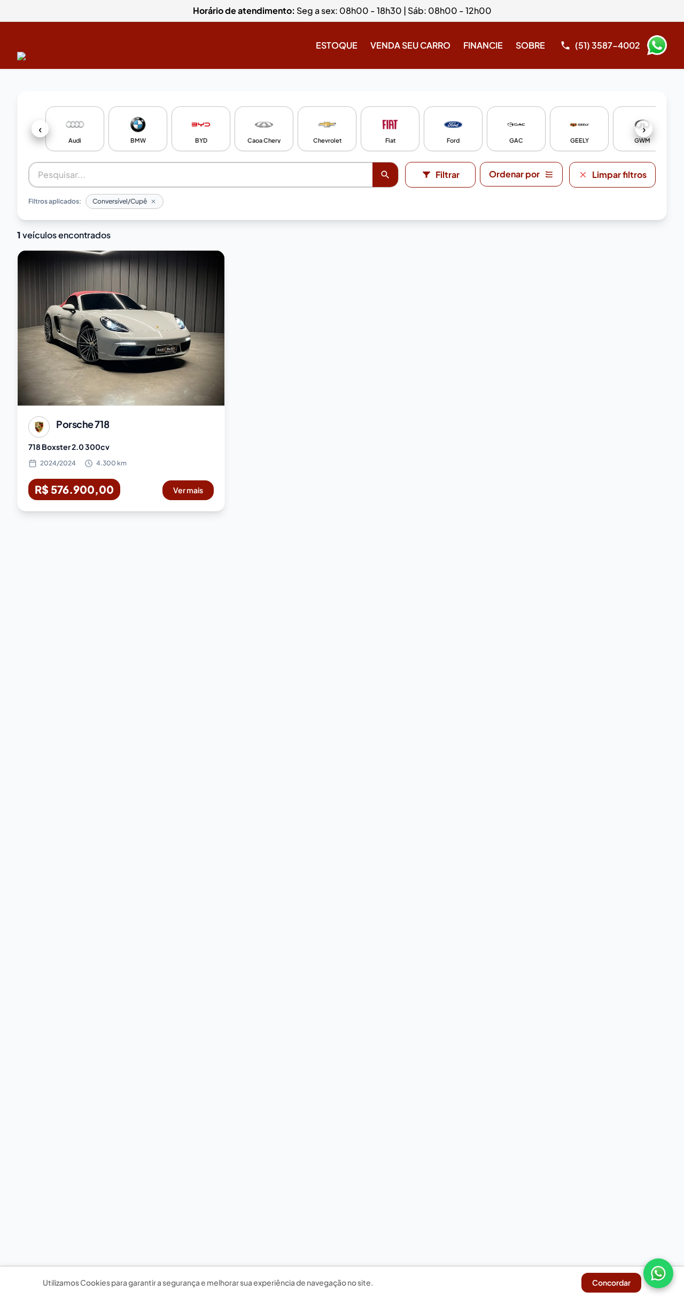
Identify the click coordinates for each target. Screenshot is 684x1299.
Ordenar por (514, 174)
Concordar (611, 1282)
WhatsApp (657, 45)
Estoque (336, 45)
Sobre (530, 45)
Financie (483, 45)
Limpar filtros (619, 174)
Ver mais (188, 490)
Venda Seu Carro (410, 45)
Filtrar (448, 174)
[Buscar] (385, 174)
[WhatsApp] (658, 1273)
